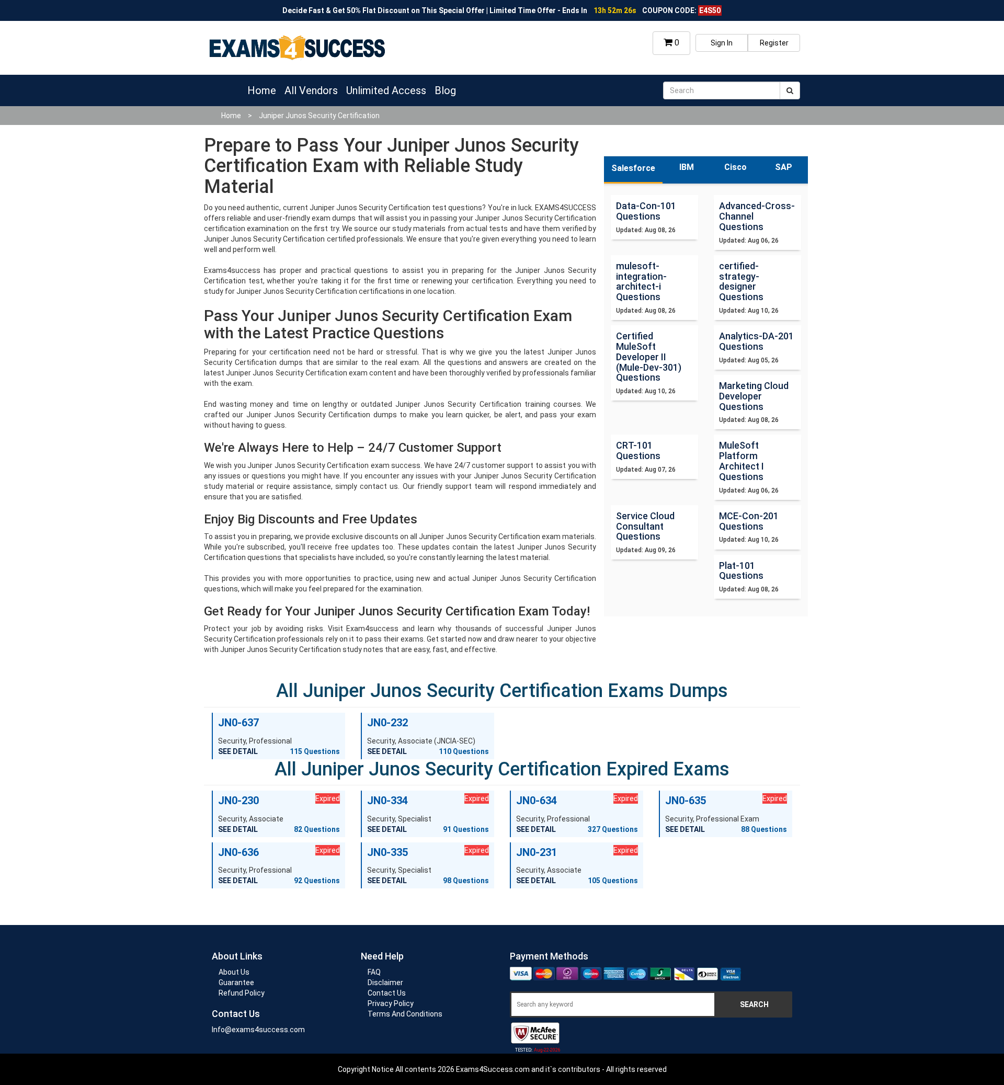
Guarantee (236, 982)
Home (261, 90)
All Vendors (311, 90)
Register (774, 43)
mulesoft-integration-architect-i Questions (641, 281)
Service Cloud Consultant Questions (645, 526)
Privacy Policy (391, 1003)
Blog (445, 90)
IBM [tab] (686, 167)
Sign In (722, 43)
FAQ (374, 972)
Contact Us (387, 993)
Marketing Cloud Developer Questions (754, 396)
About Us (234, 972)
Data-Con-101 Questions (646, 211)
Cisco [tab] (735, 167)
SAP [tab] (783, 167)
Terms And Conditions (405, 1014)
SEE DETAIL (238, 751)
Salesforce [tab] (633, 168)
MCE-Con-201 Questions (749, 521)
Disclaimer (385, 982)
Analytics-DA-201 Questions (756, 341)
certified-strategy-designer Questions (741, 281)
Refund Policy (242, 993)
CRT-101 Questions (638, 450)
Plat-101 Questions (741, 570)
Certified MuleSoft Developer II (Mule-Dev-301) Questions (648, 356)
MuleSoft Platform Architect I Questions (741, 461)
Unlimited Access (386, 90)
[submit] (790, 90)
